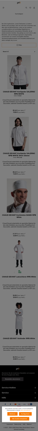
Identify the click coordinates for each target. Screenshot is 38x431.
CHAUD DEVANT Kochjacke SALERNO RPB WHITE (19, 93)
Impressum (10, 424)
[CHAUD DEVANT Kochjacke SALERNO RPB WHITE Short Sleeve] (19, 134)
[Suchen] (26, 7)
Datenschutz (17, 424)
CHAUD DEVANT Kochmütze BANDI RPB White (19, 216)
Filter (20, 45)
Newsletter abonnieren (12, 379)
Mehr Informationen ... (26, 410)
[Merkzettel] (30, 7)
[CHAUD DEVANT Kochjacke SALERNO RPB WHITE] (19, 72)
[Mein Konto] (34, 7)
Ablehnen (12, 414)
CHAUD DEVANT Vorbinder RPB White (19, 338)
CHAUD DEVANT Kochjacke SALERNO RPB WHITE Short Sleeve (19, 154)
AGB (24, 424)
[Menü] (3, 7)
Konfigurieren (25, 414)
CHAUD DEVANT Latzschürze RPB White (19, 277)
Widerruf (29, 424)
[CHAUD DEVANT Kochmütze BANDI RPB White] (19, 195)
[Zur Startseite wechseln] (19, 2)
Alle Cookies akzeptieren (19, 418)
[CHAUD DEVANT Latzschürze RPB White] (19, 257)
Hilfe (4, 398)
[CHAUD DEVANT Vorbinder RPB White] (19, 319)
